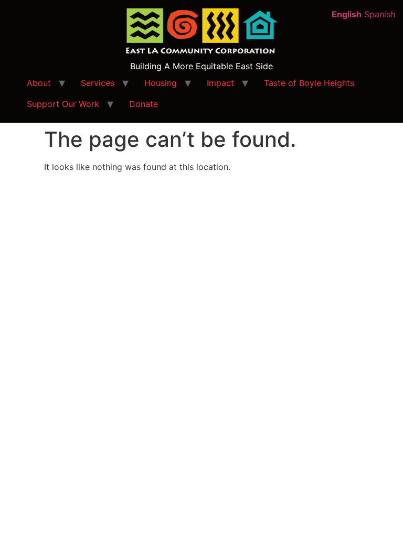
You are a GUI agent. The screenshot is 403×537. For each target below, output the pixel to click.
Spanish (379, 14)
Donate (143, 104)
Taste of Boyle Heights (309, 83)
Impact (220, 83)
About (39, 83)
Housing (160, 83)
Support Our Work (63, 104)
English (347, 14)
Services (97, 83)
